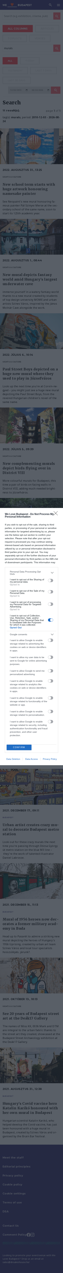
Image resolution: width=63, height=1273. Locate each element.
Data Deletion (13, 759)
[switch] (50, 580)
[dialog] (31, 636)
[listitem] (31, 573)
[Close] (57, 514)
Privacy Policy (50, 759)
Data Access (31, 759)
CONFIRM (19, 747)
